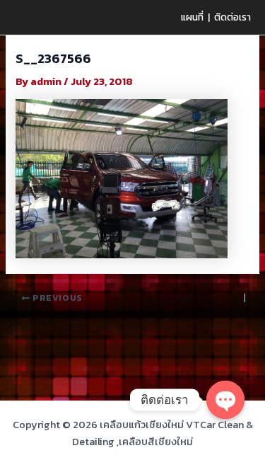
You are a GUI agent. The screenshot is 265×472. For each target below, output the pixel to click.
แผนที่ (192, 17)
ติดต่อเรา (232, 17)
